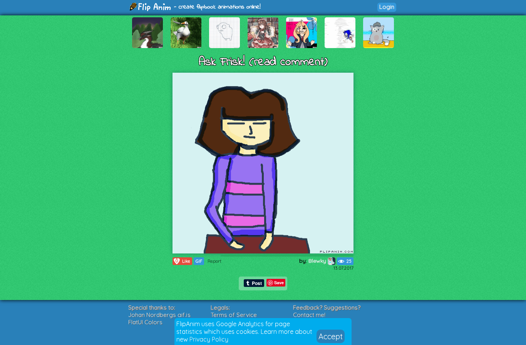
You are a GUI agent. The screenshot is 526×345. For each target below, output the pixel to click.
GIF (199, 261)
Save (279, 282)
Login (386, 6)
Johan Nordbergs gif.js (159, 314)
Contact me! (309, 314)
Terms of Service (234, 314)
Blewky (318, 260)
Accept (330, 336)
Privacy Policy (208, 339)
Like (183, 261)
